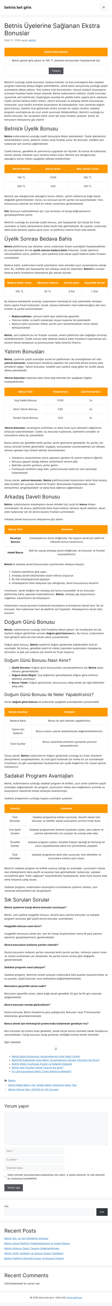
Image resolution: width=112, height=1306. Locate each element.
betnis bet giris (17, 7)
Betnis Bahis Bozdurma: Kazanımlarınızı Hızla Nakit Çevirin (46, 1056)
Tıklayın (56, 70)
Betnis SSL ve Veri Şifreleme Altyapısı (26, 1238)
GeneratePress (74, 1297)
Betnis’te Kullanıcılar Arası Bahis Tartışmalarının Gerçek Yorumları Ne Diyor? (56, 1060)
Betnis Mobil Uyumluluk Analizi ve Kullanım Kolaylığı (42, 1063)
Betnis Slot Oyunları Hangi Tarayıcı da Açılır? (38, 1067)
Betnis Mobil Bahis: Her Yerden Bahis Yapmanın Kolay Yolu (42, 1085)
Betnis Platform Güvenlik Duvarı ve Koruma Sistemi (34, 1258)
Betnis (12, 1080)
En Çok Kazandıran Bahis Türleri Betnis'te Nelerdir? (41, 1071)
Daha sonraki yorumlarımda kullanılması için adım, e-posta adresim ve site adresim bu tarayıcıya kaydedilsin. (56, 1176)
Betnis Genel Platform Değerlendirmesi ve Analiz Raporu (37, 1243)
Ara (6, 1206)
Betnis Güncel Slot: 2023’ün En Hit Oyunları (33, 1089)
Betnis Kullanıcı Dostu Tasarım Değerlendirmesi (31, 1248)
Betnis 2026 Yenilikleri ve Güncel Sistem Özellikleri (33, 1253)
